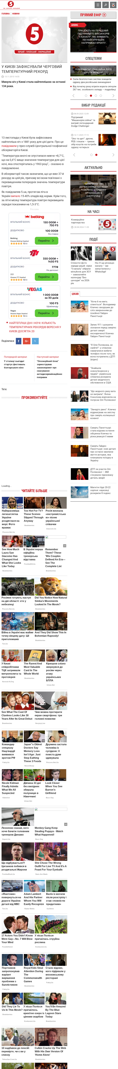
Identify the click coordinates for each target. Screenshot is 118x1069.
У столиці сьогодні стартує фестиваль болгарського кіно (14, 364)
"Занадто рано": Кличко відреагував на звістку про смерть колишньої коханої (103, 414)
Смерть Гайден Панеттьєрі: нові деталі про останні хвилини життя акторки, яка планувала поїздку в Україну (103, 453)
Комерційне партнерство (78, 221)
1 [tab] (81, 52)
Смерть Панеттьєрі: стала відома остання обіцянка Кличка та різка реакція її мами (102, 432)
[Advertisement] (34, 264)
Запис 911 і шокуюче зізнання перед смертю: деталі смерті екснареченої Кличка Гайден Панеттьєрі (103, 330)
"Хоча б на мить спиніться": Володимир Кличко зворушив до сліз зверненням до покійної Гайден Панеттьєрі (103, 308)
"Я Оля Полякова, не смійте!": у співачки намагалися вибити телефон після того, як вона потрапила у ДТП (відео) (102, 352)
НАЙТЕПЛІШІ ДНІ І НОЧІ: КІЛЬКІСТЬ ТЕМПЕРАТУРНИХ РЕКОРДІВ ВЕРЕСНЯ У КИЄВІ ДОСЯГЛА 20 (35, 327)
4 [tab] (101, 96)
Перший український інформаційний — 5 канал (11, 5)
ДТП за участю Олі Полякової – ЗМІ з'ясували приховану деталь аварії (101, 473)
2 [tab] (105, 52)
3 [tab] (96, 96)
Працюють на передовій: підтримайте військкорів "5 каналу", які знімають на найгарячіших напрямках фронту (83, 126)
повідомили (9, 145)
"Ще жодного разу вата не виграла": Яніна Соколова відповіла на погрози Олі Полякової (103, 395)
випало (15, 196)
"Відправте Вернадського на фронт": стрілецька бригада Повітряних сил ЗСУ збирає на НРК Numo (82, 146)
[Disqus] (34, 445)
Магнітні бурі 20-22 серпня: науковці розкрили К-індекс (100, 490)
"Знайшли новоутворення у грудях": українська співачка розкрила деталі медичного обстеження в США (100, 375)
